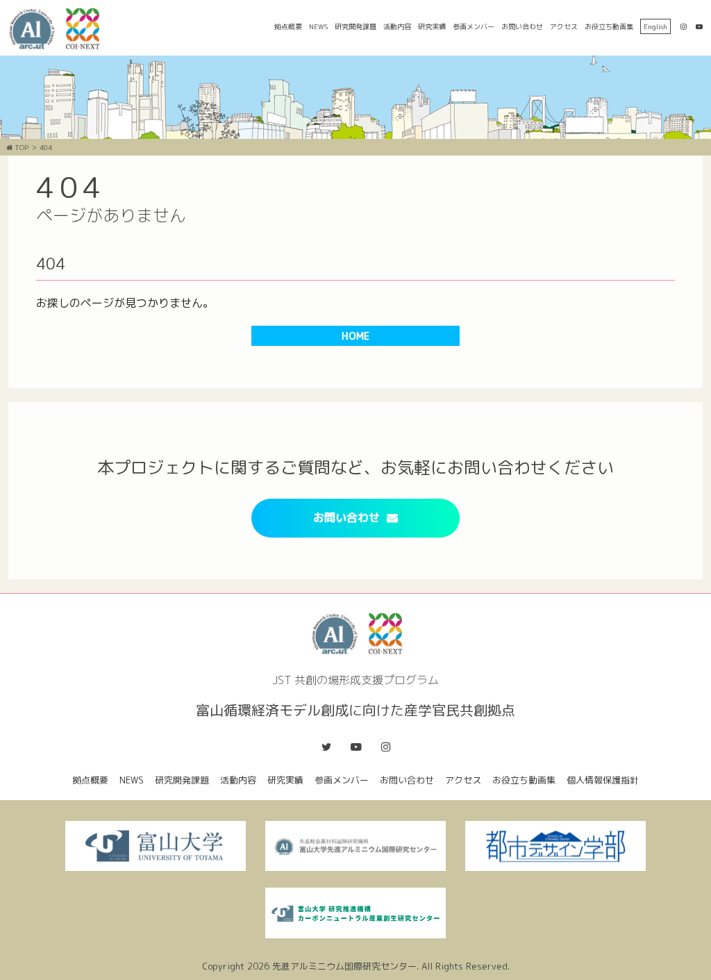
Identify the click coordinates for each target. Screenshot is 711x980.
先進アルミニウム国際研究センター (344, 966)
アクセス (564, 26)
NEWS (318, 26)
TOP (20, 147)
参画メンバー (473, 26)
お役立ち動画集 (609, 26)
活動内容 (397, 26)
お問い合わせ (522, 26)
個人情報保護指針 (603, 780)
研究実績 (432, 26)
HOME (355, 335)
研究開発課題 (355, 26)
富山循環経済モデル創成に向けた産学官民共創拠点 (59, 29)
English (655, 26)
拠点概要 (288, 26)
